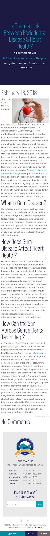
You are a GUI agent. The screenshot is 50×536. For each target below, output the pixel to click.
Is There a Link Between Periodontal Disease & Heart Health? (25, 36)
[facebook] (27, 520)
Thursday (13, 480)
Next (40, 504)
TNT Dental (38, 527)
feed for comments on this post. (25, 58)
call (18, 405)
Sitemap (32, 525)
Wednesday (14, 477)
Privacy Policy (42, 525)
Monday (13, 470)
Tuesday (13, 473)
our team (39, 353)
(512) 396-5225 (25, 461)
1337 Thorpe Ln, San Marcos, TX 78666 (25, 464)
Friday (12, 483)
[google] (21, 520)
